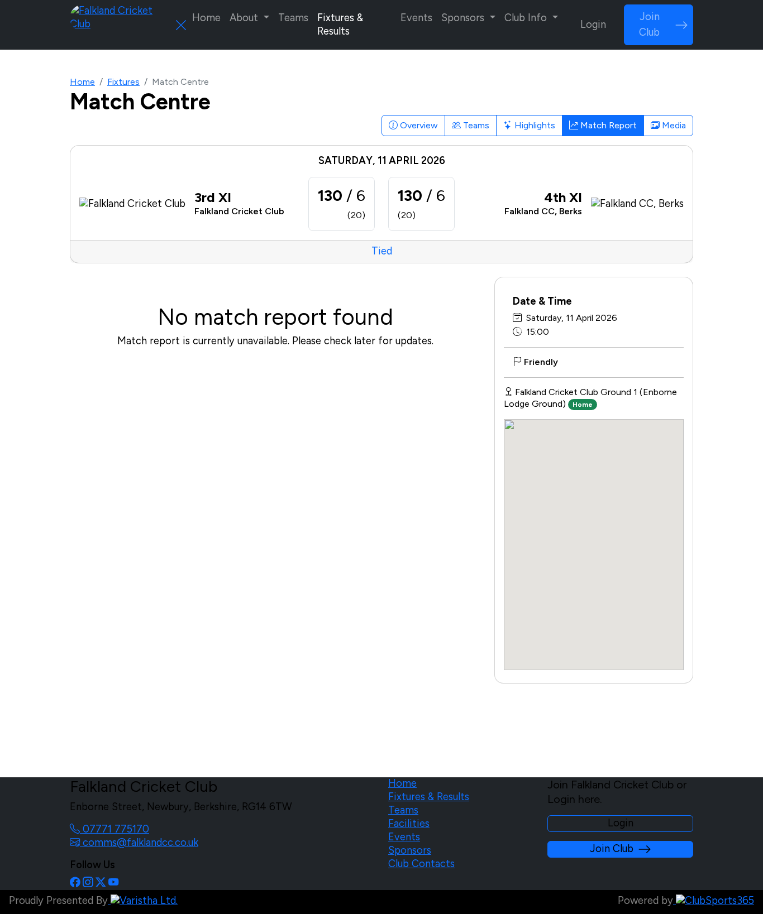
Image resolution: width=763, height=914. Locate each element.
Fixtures (123, 81)
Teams (293, 18)
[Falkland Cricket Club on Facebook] (75, 883)
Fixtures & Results (340, 24)
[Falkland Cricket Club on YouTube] (113, 883)
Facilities (409, 823)
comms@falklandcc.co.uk (139, 842)
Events (416, 18)
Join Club (649, 25)
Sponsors (409, 850)
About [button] (245, 18)
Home (206, 18)
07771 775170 (114, 829)
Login (593, 24)
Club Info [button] (527, 18)
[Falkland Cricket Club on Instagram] (88, 883)
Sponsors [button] (464, 18)
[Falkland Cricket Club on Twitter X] (101, 883)
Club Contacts (421, 864)
